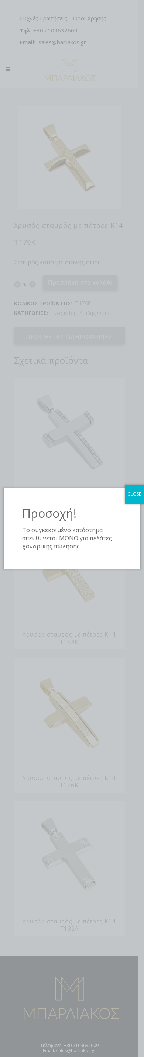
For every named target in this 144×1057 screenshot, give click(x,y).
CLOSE (134, 494)
